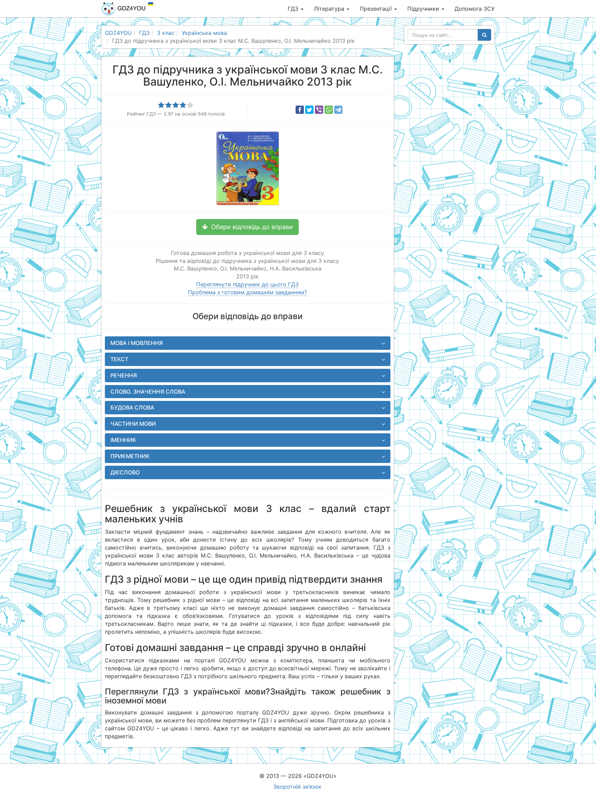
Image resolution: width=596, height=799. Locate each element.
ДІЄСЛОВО (125, 472)
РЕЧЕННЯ (123, 375)
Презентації (377, 8)
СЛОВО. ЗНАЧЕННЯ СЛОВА (147, 391)
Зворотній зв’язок (297, 786)
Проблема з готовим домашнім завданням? (247, 292)
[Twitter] (309, 110)
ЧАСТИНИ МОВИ (133, 423)
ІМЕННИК (123, 439)
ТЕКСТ (119, 359)
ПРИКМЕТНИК (130, 456)
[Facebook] (300, 110)
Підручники (424, 8)
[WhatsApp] (329, 110)
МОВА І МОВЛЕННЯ (136, 342)
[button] (247, 227)
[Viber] (319, 110)
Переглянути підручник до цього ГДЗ (247, 284)
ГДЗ (294, 8)
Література (330, 8)
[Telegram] (338, 110)
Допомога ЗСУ (475, 8)
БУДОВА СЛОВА (132, 407)
